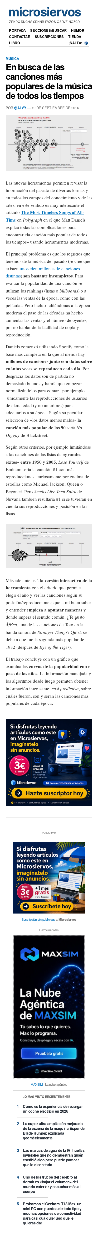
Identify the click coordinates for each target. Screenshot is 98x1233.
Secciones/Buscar (48, 30)
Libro (14, 42)
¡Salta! (75, 42)
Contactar (19, 36)
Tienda (74, 36)
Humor (77, 30)
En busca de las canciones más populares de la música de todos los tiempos (49, 80)
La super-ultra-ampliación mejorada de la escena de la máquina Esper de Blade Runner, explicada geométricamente (54, 1131)
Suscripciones (49, 36)
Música (12, 58)
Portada (17, 30)
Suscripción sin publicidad (38, 919)
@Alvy (20, 107)
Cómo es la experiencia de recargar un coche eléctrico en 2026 (53, 1109)
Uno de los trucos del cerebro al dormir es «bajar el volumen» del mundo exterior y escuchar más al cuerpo (51, 1184)
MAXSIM (37, 1084)
